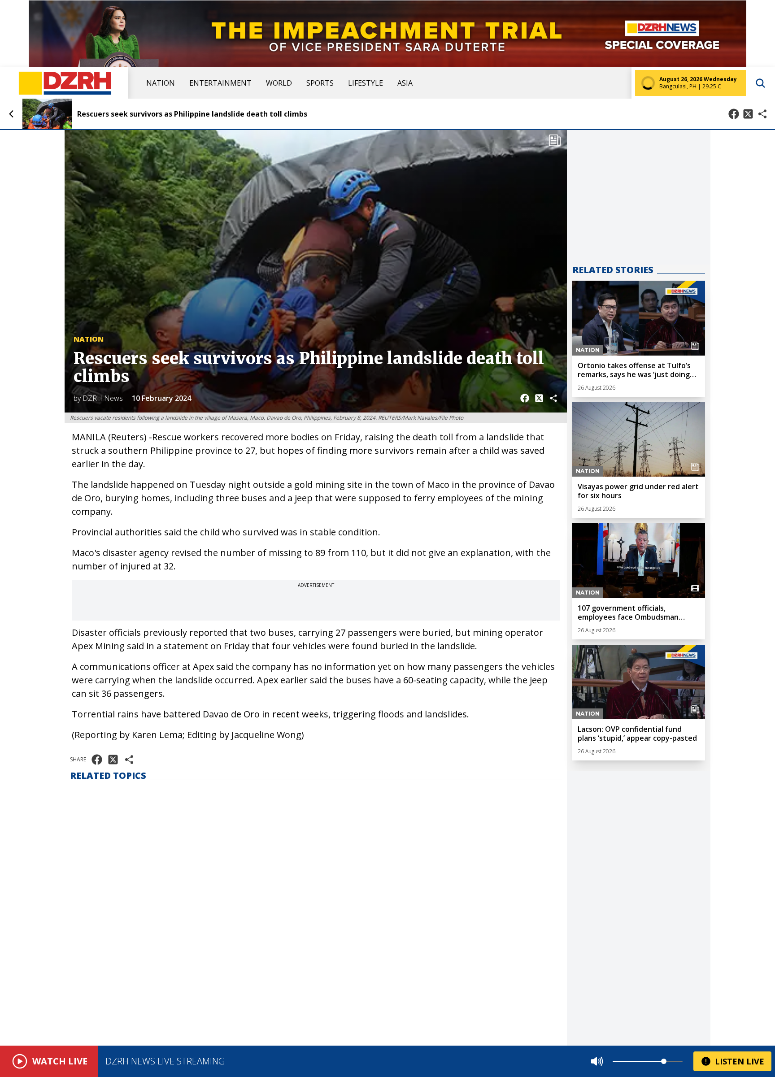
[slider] (663, 1061)
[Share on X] (748, 114)
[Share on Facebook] (733, 114)
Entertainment (220, 83)
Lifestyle (365, 83)
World (279, 83)
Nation (160, 83)
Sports (320, 83)
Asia (405, 83)
